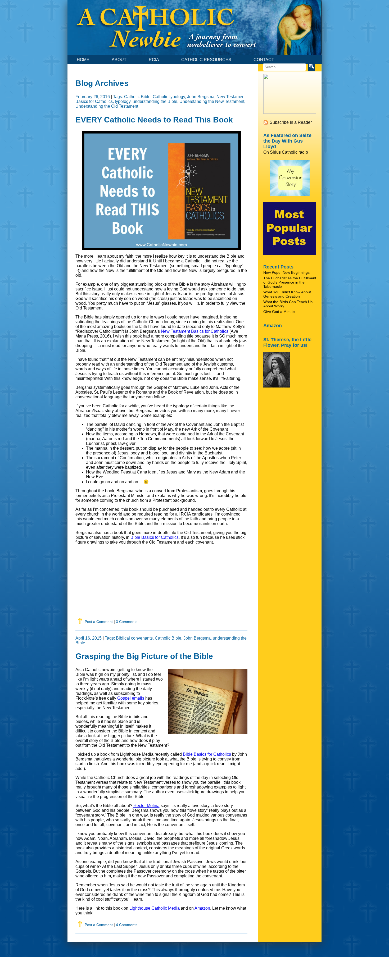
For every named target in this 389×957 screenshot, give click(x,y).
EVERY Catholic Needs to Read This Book (154, 119)
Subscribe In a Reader (291, 122)
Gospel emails (130, 698)
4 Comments (126, 925)
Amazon (202, 908)
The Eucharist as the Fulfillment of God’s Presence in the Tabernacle (289, 282)
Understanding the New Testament (211, 101)
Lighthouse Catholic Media (154, 908)
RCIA (154, 59)
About (119, 59)
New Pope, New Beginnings (286, 272)
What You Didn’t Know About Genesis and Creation (287, 294)
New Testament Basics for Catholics (194, 331)
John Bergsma (200, 96)
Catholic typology (169, 96)
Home (83, 59)
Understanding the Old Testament (106, 106)
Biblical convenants (134, 638)
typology (122, 101)
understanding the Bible (155, 101)
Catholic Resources (206, 59)
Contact (264, 59)
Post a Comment (99, 621)
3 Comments (126, 621)
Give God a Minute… (280, 311)
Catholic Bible (137, 96)
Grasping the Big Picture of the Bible (144, 656)
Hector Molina (146, 805)
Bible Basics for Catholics (154, 537)
